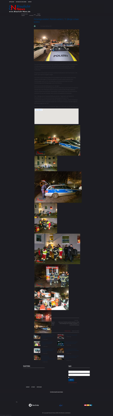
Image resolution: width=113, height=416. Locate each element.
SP (37, 26)
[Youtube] (97, 2)
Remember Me (72, 377)
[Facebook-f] (90, 2)
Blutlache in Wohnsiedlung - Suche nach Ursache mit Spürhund (47, 343)
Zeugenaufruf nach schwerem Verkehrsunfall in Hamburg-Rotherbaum (48, 350)
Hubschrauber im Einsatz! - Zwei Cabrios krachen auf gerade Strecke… (72, 357)
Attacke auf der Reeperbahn (71, 334)
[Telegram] (104, 2)
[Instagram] (100, 2)
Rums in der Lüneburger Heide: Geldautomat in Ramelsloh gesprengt (48, 336)
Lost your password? (72, 382)
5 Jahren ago (45, 339)
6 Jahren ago (45, 361)
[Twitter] (94, 2)
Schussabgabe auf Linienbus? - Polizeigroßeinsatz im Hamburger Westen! (72, 350)
